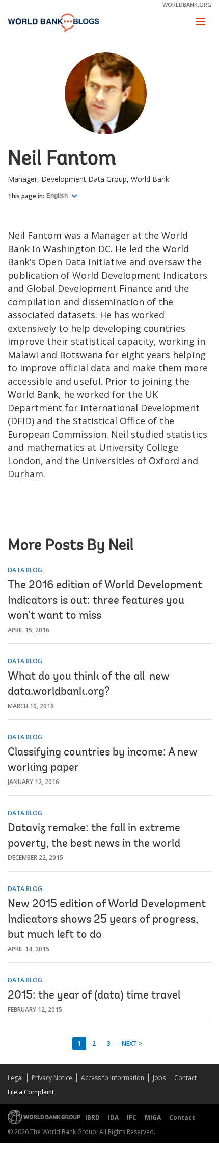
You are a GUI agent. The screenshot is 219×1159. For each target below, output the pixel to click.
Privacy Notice (52, 1077)
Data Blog (25, 569)
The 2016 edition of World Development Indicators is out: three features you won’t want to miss (105, 601)
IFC (131, 1117)
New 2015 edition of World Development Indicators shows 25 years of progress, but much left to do (107, 920)
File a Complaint (31, 1092)
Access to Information (112, 1077)
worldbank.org (186, 4)
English (57, 195)
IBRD (92, 1117)
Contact (185, 1077)
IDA (113, 1117)
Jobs (159, 1077)
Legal (15, 1077)
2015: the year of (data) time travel (94, 996)
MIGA (153, 1117)
